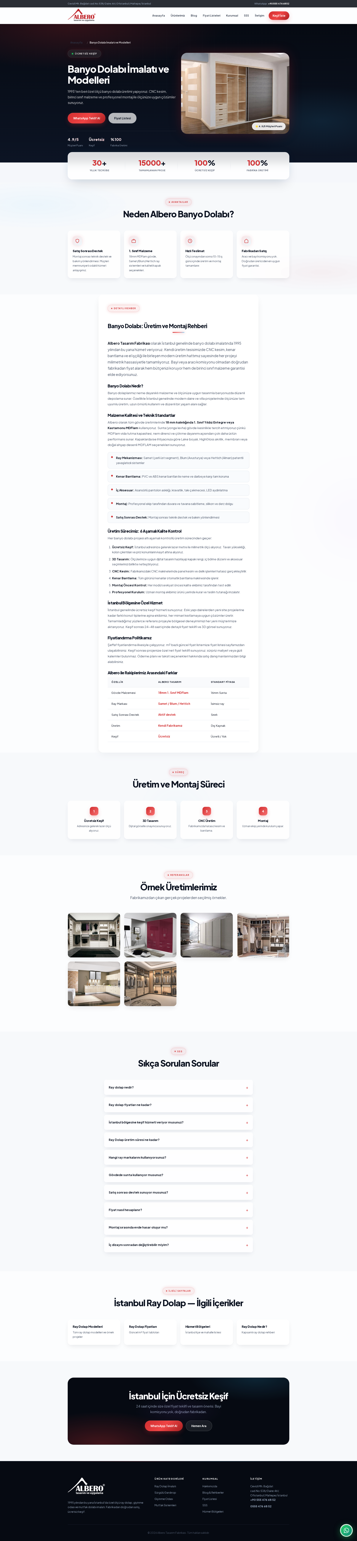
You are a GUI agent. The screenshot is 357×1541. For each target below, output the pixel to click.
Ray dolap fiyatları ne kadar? (130, 1105)
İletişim (259, 15)
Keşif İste (279, 15)
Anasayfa (158, 15)
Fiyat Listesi (122, 118)
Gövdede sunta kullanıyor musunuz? (136, 1175)
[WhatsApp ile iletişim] (346, 1530)
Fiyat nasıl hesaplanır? (125, 1210)
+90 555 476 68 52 (278, 3)
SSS (246, 15)
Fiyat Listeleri (211, 15)
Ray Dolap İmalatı (165, 1486)
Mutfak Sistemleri (165, 1505)
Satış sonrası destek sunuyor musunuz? (138, 1192)
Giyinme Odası (164, 1498)
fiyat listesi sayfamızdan (227, 645)
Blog (194, 15)
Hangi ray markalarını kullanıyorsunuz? (137, 1157)
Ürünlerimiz (178, 15)
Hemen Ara (198, 1426)
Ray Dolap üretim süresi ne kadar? (134, 1140)
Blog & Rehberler (213, 1492)
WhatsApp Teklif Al (86, 118)
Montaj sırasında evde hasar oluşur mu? (138, 1227)
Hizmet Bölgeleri (212, 1511)
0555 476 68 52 (260, 1506)
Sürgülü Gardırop (165, 1492)
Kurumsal (232, 15)
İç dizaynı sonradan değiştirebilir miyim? (139, 1245)
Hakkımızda (209, 1486)
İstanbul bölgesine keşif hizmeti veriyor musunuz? (146, 1122)
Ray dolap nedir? (121, 1087)
